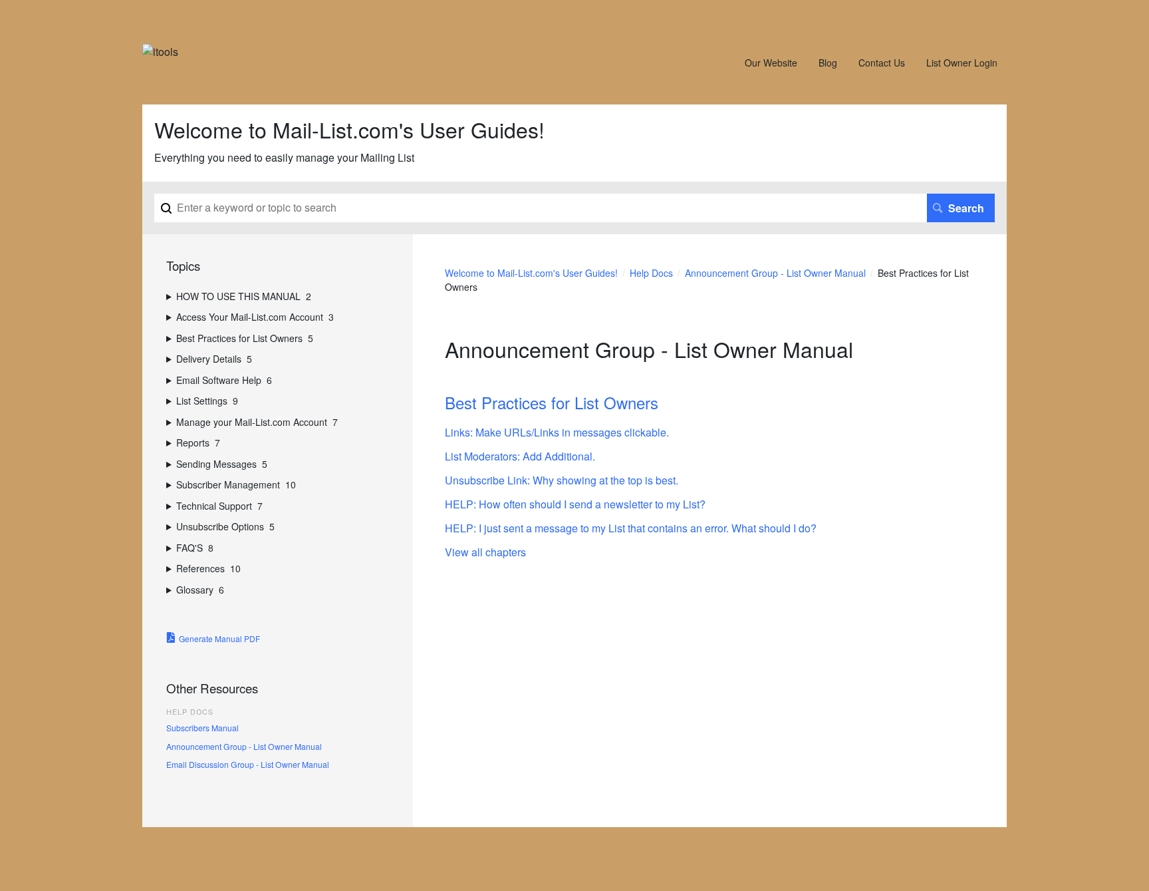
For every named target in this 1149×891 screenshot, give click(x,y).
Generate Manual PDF (219, 638)
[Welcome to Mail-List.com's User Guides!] (160, 51)
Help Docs (651, 272)
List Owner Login (961, 62)
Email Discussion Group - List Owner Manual (247, 764)
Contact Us (881, 62)
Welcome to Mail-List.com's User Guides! (531, 272)
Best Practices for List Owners (551, 402)
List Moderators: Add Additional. (520, 456)
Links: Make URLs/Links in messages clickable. (557, 432)
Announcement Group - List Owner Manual (775, 272)
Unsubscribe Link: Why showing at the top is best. (561, 480)
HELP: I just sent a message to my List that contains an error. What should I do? (631, 528)
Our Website (771, 62)
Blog (828, 62)
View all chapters (485, 552)
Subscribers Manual (202, 727)
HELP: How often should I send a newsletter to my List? (575, 504)
